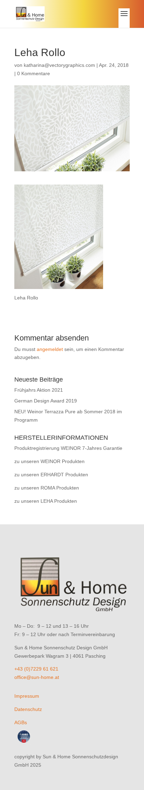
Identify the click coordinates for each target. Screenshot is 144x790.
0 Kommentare (33, 73)
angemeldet (50, 349)
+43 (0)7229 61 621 (36, 669)
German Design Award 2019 (45, 401)
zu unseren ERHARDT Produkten (51, 474)
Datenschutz (28, 709)
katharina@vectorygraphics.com (59, 65)
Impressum (26, 696)
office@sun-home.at (36, 677)
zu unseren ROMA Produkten (46, 488)
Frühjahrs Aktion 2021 (38, 390)
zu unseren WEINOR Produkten (49, 461)
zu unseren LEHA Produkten (45, 501)
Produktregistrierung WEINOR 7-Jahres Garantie (68, 448)
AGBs (20, 722)
